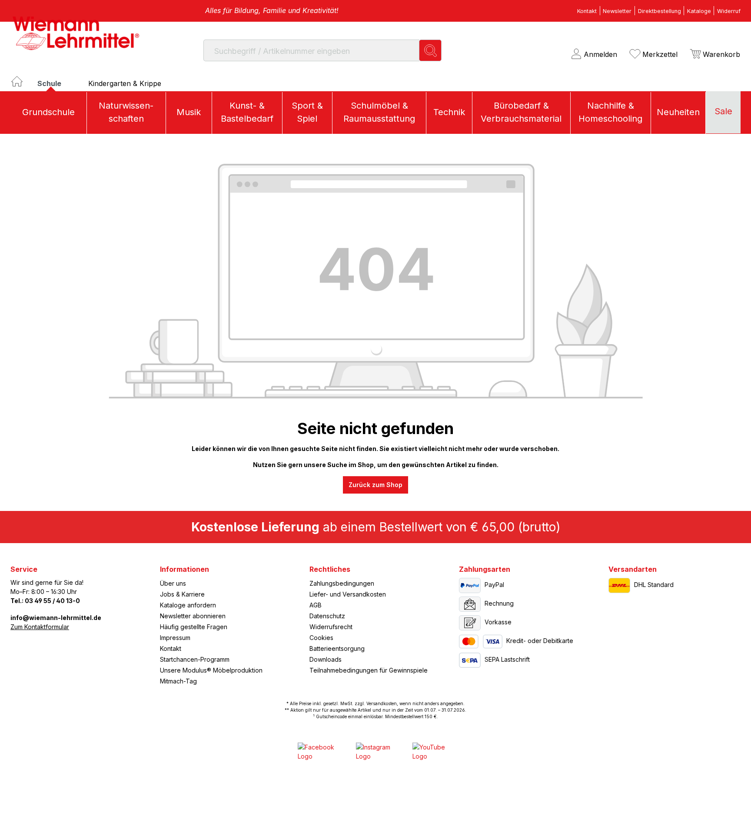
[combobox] (311, 50)
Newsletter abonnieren (193, 616)
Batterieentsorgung (337, 648)
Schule (50, 83)
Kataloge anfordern (188, 605)
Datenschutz (327, 616)
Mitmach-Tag (178, 681)
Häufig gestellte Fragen (193, 626)
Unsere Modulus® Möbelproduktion (211, 670)
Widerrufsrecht (330, 626)
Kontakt (170, 648)
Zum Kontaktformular (39, 626)
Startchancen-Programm (194, 659)
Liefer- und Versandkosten (347, 594)
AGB (315, 605)
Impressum (175, 637)
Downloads (325, 659)
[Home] (23, 85)
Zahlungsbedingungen (341, 583)
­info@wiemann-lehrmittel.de (55, 617)
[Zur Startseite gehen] (75, 33)
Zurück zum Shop (375, 484)
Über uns (173, 583)
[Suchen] (430, 50)
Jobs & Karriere (182, 594)
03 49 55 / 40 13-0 (52, 600)
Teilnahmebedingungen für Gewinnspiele (368, 670)
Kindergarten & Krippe (124, 83)
